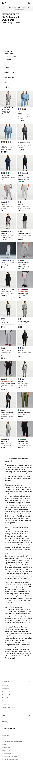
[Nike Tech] (25, 163)
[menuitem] (5, 745)
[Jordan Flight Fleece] (25, 250)
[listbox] (18, 23)
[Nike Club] (8, 192)
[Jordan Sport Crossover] (8, 369)
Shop (22, 9)
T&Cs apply (18, 9)
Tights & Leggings (11, 56)
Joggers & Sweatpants (8, 14)
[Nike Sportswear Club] (25, 221)
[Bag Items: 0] (29, 2)
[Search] (25, 2)
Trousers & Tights (14, 13)
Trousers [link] (8, 59)
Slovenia (6, 735)
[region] (16, 82)
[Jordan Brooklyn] (25, 279)
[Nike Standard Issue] (25, 132)
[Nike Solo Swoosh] (25, 309)
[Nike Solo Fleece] (8, 99)
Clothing (4, 13)
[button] (13, 67)
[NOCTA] (25, 99)
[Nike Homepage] (5, 3)
